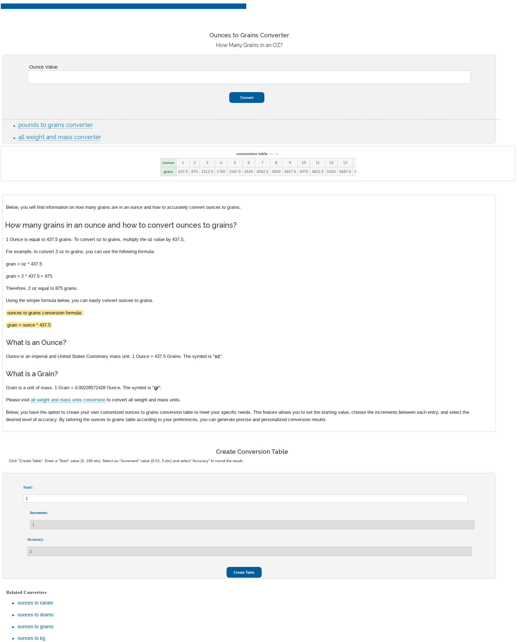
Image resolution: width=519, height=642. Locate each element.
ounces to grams (36, 626)
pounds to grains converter (55, 125)
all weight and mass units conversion (68, 399)
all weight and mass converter (59, 137)
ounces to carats (35, 603)
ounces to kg (31, 638)
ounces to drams (36, 614)
